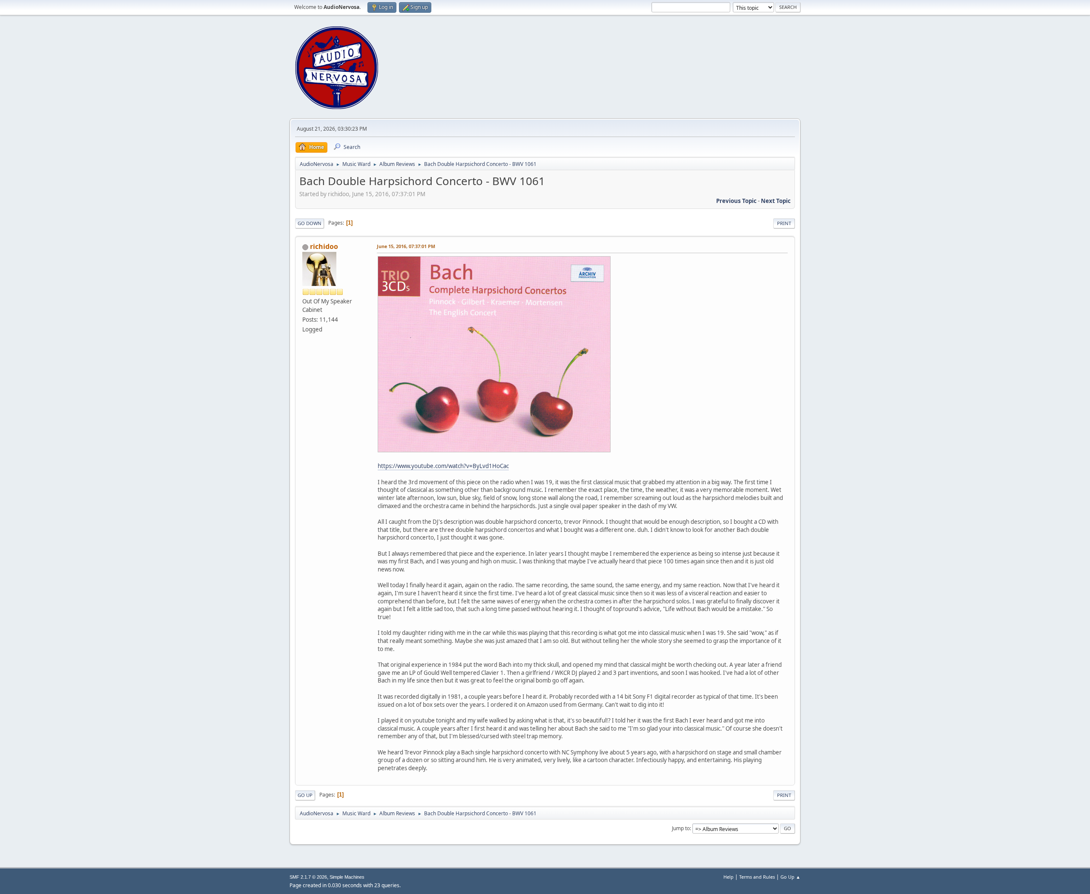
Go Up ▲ (790, 877)
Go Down (309, 223)
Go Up (305, 795)
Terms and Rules (757, 877)
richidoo (324, 246)
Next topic (776, 201)
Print (784, 223)
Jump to (681, 828)
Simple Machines (347, 877)
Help (728, 877)
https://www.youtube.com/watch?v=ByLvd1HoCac (443, 466)
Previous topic (736, 201)
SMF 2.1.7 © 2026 (308, 877)
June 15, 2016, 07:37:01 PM (406, 246)
